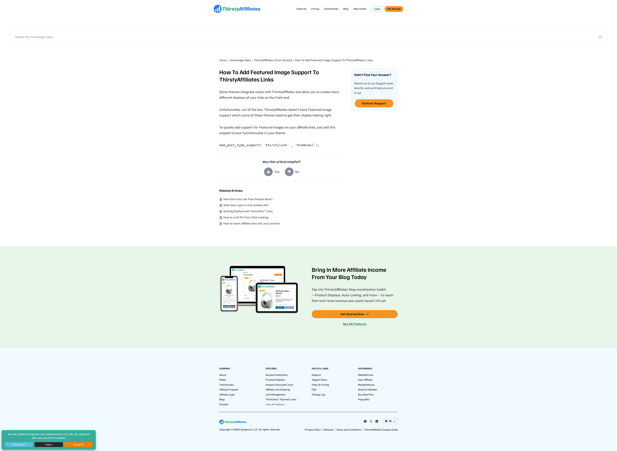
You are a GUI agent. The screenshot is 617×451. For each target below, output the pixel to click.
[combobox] (306, 36)
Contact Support (374, 103)
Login (377, 9)
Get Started (394, 9)
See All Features (355, 324)
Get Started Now (352, 314)
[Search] (600, 37)
